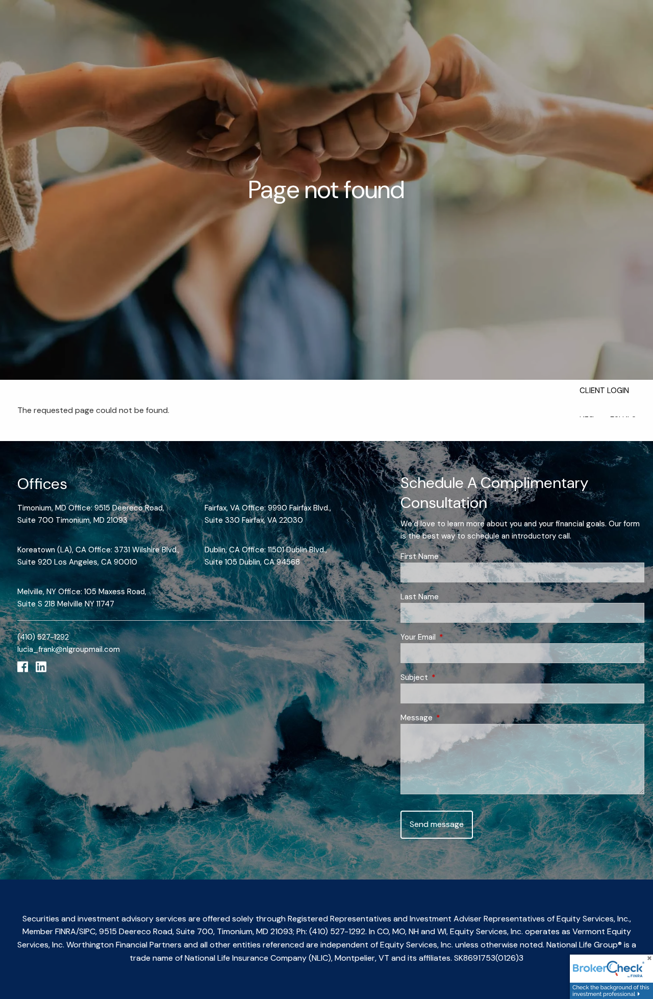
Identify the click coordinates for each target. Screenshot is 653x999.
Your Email (455, 637)
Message (453, 718)
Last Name (419, 597)
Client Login (604, 390)
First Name (419, 556)
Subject (451, 677)
